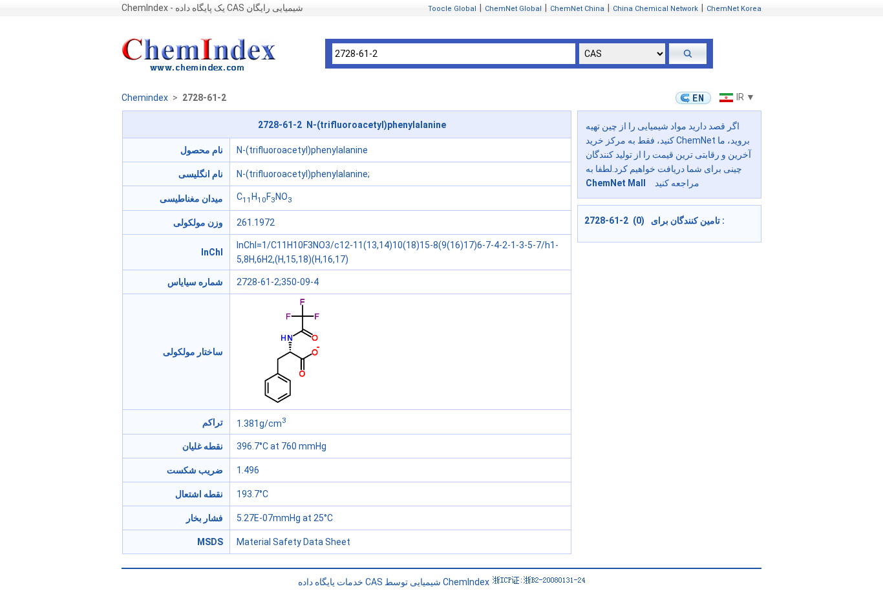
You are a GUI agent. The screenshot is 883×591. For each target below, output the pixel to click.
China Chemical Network (655, 9)
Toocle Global (452, 9)
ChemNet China (577, 9)
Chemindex (145, 97)
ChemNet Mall (616, 183)
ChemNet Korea (734, 9)
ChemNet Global (513, 9)
